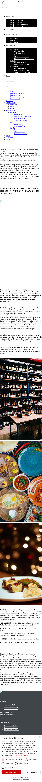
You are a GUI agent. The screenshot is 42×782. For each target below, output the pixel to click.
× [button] (39, 737)
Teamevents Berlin (10, 726)
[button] (21, 777)
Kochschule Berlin (10, 705)
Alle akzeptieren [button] (11, 772)
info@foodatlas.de (6, 713)
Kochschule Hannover (11, 709)
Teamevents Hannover (11, 730)
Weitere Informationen (22, 755)
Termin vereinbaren (6, 715)
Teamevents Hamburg (11, 728)
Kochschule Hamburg (11, 707)
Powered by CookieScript (21, 780)
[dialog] (21, 758)
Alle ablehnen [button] (31, 772)
